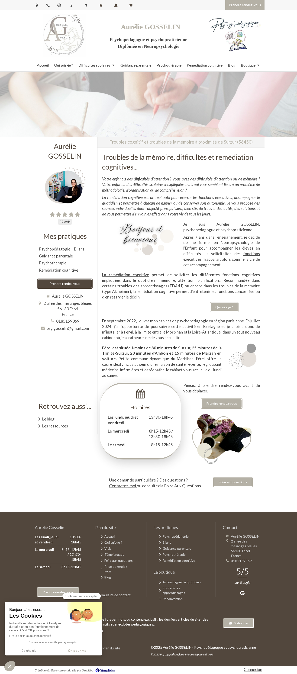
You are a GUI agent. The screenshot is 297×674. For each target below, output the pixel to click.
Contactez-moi (123, 485)
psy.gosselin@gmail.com (68, 328)
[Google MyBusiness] (242, 594)
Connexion (253, 669)
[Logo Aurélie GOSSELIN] (64, 55)
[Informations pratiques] (72, 5)
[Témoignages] (102, 5)
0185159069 (67, 321)
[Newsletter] (116, 5)
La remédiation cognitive (125, 274)
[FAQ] (87, 5)
